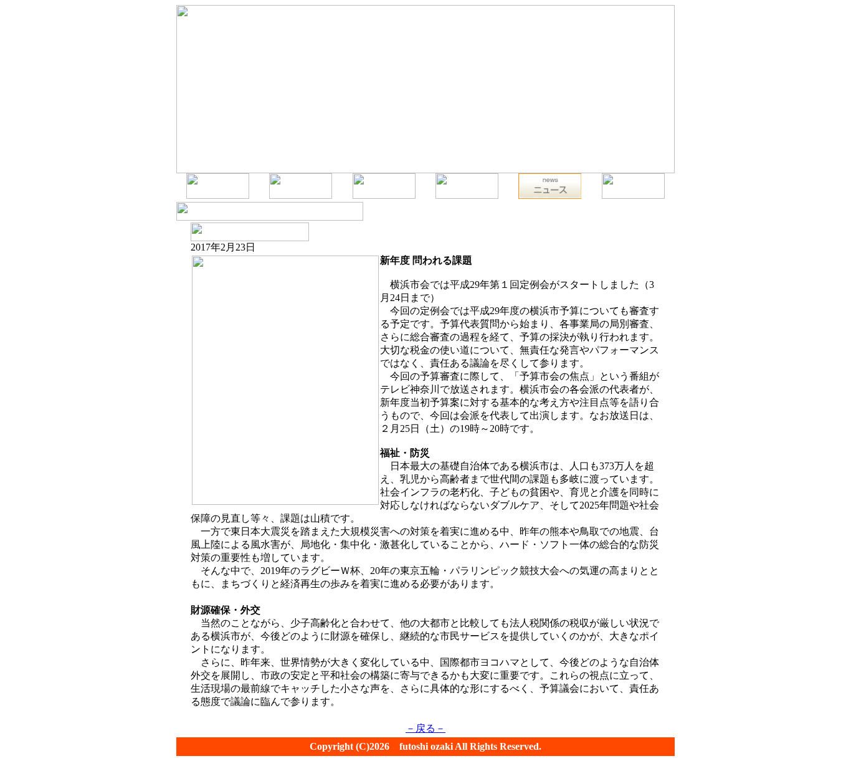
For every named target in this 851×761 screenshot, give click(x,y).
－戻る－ (425, 728)
